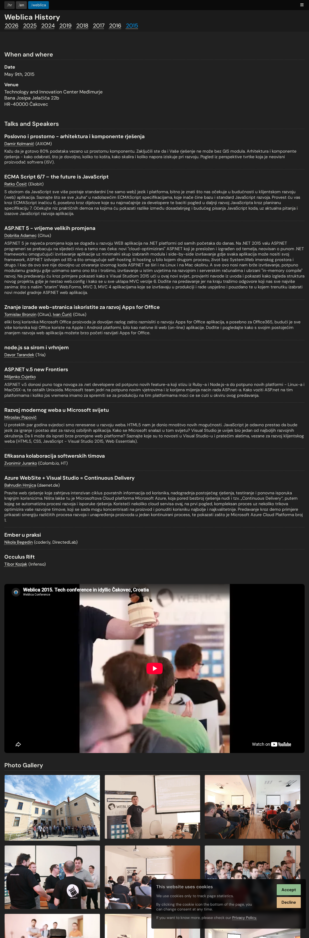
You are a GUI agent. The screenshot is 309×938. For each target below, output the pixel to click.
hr (10, 5)
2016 (115, 25)
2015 (132, 25)
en (22, 5)
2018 (82, 25)
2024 (48, 25)
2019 (65, 25)
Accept (288, 889)
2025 (30, 25)
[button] (302, 5)
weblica (39, 5)
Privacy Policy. (244, 917)
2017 (99, 25)
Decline (288, 902)
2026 (12, 25)
